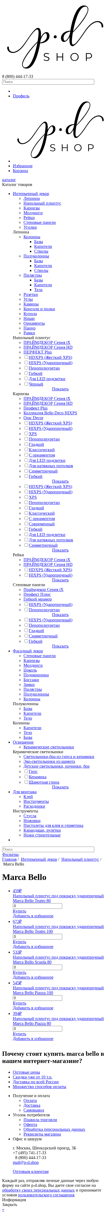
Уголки (30, 227)
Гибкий (35, 373)
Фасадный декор (28, 651)
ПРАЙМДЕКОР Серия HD (48, 347)
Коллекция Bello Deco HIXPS (50, 413)
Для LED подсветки (47, 378)
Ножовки (32, 820)
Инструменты (36, 801)
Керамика (37, 777)
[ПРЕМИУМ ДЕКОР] (60, 161)
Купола (30, 313)
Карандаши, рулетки (42, 830)
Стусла (29, 816)
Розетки (30, 294)
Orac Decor (33, 417)
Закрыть (9, 1204)
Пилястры (32, 275)
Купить (19, 911)
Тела (38, 289)
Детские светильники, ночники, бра (56, 766)
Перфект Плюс (37, 594)
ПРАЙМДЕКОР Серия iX (46, 342)
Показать (60, 389)
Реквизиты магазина (42, 1134)
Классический (42, 449)
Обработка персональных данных (54, 1129)
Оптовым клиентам (31, 1171)
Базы (38, 241)
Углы (28, 299)
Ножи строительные (42, 835)
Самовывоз (33, 1110)
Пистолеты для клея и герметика (53, 825)
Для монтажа (25, 792)
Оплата (30, 1100)
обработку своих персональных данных (38, 1190)
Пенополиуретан (44, 368)
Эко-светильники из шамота (49, 761)
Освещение (23, 742)
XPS (33, 433)
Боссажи (31, 679)
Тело (27, 718)
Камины (31, 304)
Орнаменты (34, 323)
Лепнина (31, 198)
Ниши (29, 318)
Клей (28, 796)
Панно (29, 328)
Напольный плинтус (42, 203)
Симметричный (43, 471)
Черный (36, 384)
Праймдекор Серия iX (43, 589)
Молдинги (33, 213)
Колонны (31, 237)
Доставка (31, 1105)
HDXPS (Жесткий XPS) (50, 357)
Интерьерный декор (31, 193)
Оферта (30, 1124)
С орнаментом (42, 455)
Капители (43, 246)
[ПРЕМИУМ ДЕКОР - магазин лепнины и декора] (55, 71)
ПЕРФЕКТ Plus (37, 352)
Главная (9, 859)
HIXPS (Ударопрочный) (50, 362)
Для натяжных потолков (51, 465)
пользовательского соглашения (46, 1195)
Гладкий (36, 444)
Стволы (41, 251)
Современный (42, 524)
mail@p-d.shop (26, 1162)
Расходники (34, 806)
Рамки (29, 333)
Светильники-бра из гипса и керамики (58, 756)
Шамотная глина (44, 782)
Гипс (33, 771)
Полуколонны (36, 256)
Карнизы (31, 208)
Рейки (29, 217)
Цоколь (30, 670)
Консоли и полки (39, 309)
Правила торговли (40, 1119)
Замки (29, 684)
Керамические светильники (48, 747)
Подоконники (36, 675)
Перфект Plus (35, 408)
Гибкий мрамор (37, 599)
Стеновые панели (39, 222)
